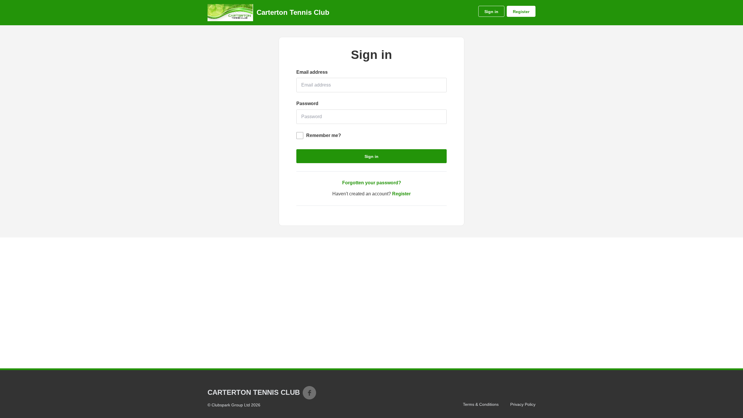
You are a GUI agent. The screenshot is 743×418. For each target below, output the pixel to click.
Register (521, 11)
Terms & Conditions (481, 404)
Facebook (309, 392)
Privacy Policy (522, 404)
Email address (312, 72)
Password (307, 103)
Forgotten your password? (371, 182)
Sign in (491, 11)
